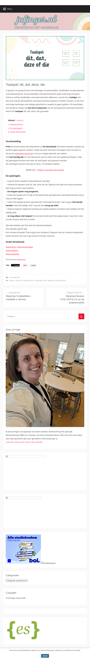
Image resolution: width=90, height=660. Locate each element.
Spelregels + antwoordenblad (19, 247)
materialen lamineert (23, 153)
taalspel (50, 280)
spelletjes (39, 280)
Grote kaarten (12, 250)
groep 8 (19, 280)
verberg (20, 120)
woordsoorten (60, 280)
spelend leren (28, 280)
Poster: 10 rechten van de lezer (50, 170)
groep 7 (12, 280)
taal (45, 280)
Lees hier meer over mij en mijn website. (24, 442)
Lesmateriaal (14, 277)
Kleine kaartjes (12, 254)
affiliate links (21, 259)
